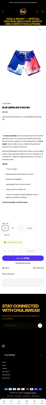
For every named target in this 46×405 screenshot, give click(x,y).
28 (13, 228)
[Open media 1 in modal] (40, 29)
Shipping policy (35, 396)
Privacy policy (18, 396)
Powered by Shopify (30, 393)
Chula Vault (6, 378)
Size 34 (6, 235)
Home (4, 362)
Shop (4, 365)
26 (5, 228)
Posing (4, 368)
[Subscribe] (40, 325)
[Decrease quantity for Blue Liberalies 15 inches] (4, 251)
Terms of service (26, 396)
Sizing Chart (6, 375)
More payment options (23, 263)
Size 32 (29, 228)
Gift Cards (5, 371)
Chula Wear (6, 103)
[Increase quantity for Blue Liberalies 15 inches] (13, 251)
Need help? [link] (40, 267)
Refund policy (10, 396)
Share (7, 268)
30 (20, 228)
